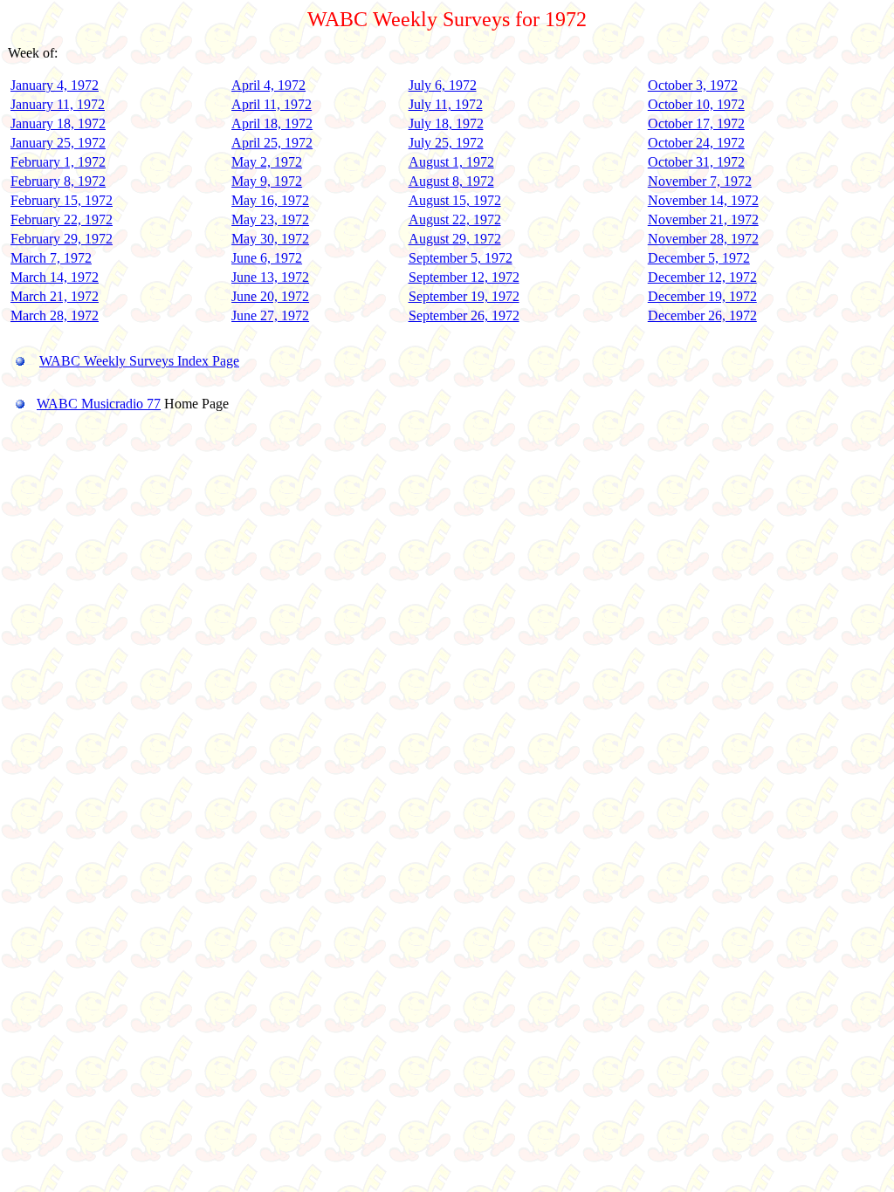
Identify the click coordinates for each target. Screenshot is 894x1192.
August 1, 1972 (451, 161)
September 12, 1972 (464, 277)
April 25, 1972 (272, 142)
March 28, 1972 (54, 315)
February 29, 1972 (61, 238)
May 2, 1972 (266, 161)
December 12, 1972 (702, 277)
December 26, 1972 (702, 315)
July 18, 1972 (446, 123)
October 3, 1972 (693, 85)
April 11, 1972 (271, 104)
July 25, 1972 (446, 142)
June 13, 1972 (270, 277)
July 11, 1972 (446, 104)
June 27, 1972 (270, 315)
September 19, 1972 (464, 296)
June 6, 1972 (266, 257)
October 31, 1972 (696, 161)
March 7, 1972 (51, 257)
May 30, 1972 (270, 238)
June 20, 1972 (270, 296)
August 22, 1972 (455, 219)
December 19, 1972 (702, 296)
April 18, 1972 (272, 123)
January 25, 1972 (58, 142)
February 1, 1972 (58, 161)
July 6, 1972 (443, 85)
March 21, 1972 (54, 296)
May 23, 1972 (270, 219)
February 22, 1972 (61, 219)
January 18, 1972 (58, 123)
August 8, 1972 (451, 181)
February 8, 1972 (58, 181)
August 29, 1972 (455, 238)
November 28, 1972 (703, 238)
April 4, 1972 (268, 85)
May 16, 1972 (270, 200)
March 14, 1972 (54, 277)
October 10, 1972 (696, 104)
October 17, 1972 (696, 123)
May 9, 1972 (266, 181)
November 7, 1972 (700, 181)
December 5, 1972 (699, 257)
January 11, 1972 (57, 104)
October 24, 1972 (696, 142)
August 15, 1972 (455, 200)
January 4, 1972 (54, 85)
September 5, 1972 (460, 257)
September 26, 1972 (464, 315)
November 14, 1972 (703, 200)
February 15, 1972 (61, 200)
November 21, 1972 (703, 219)
